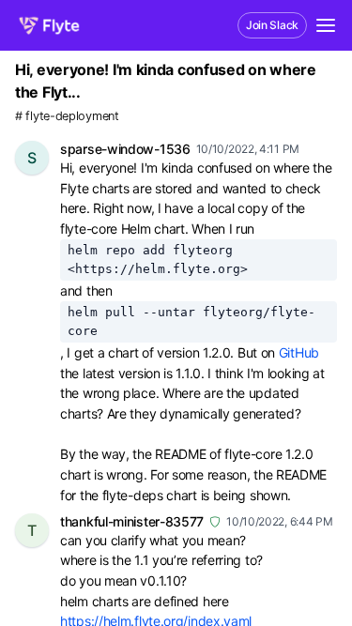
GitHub (299, 352)
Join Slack (272, 25)
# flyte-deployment (67, 116)
